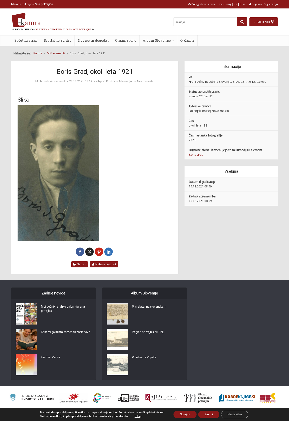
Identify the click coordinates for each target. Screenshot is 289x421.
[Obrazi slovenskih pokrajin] (198, 398)
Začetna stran (25, 40)
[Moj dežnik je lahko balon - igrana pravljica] (26, 314)
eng (228, 4)
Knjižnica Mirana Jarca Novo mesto (130, 81)
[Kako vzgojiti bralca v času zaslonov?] (26, 339)
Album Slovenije (157, 40)
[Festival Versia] (26, 364)
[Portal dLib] (128, 398)
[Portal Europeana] (102, 398)
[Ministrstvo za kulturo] (32, 398)
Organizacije (125, 40)
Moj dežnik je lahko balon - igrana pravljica (63, 308)
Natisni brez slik (105, 264)
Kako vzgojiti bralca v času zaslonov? (65, 332)
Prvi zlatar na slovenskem (149, 306)
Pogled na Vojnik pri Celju (148, 332)
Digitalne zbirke (57, 40)
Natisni (81, 264)
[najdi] (242, 21)
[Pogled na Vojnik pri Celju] (117, 339)
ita (235, 4)
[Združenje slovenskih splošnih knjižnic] (160, 398)
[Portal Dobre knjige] (237, 398)
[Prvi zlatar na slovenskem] (117, 314)
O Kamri (187, 40)
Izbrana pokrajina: (32, 4)
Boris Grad (196, 155)
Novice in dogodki (93, 40)
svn (221, 4)
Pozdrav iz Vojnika (144, 357)
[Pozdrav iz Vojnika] (117, 364)
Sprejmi (185, 414)
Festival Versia (50, 357)
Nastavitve (234, 414)
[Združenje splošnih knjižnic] (267, 398)
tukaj (138, 416)
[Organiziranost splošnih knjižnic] (73, 398)
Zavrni (209, 414)
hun (242, 4)
